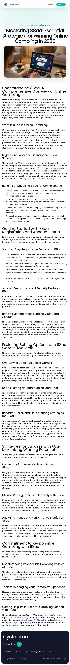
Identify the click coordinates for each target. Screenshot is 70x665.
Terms (59, 659)
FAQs (26, 652)
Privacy (53, 659)
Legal (64, 659)
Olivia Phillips (46, 25)
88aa (19, 107)
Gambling (23, 25)
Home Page (8, 652)
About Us (46, 659)
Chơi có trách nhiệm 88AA (30, 620)
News (18, 652)
